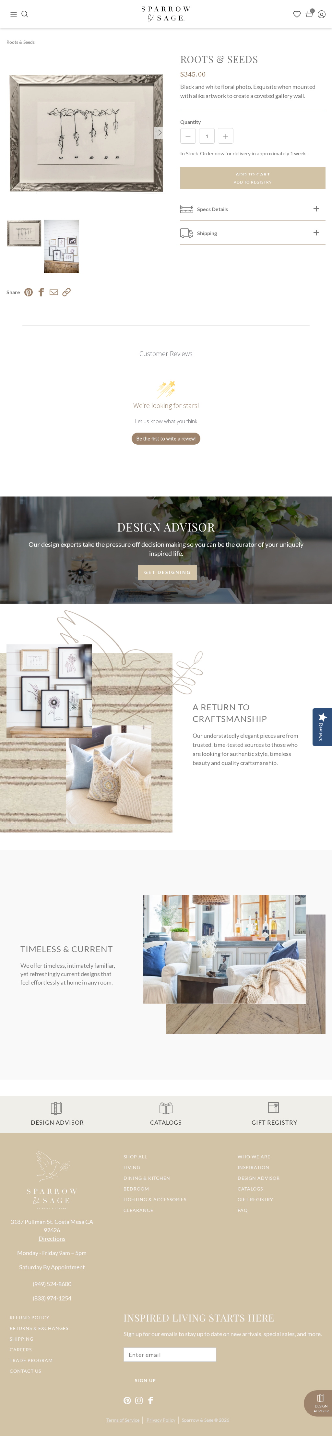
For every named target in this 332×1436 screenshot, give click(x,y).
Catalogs (250, 1188)
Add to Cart (253, 174)
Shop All (135, 1156)
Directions (52, 1238)
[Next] (160, 133)
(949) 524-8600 (52, 1283)
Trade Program (31, 1360)
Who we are (254, 1156)
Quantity (190, 122)
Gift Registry (255, 1199)
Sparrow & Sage (197, 1420)
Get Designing (167, 572)
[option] (86, 133)
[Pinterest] (127, 1400)
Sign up (145, 1380)
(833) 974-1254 (52, 1298)
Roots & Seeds (20, 42)
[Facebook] (150, 1400)
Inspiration (253, 1167)
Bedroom (136, 1188)
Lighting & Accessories (155, 1199)
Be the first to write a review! (166, 439)
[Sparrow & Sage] (166, 13)
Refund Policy (30, 1317)
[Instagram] (139, 1400)
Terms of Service (122, 1420)
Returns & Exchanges (39, 1328)
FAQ (243, 1210)
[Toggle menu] (13, 14)
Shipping (21, 1339)
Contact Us (25, 1371)
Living (132, 1167)
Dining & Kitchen (147, 1178)
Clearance (138, 1210)
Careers (21, 1349)
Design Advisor (259, 1178)
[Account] (322, 14)
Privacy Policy (161, 1420)
